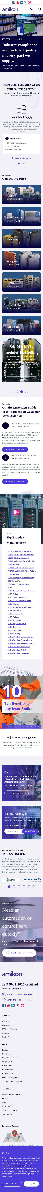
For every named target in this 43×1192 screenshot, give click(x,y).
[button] (19, 163)
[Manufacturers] (39, 9)
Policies (5, 1050)
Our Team (5, 1021)
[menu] (24, 9)
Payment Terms (7, 1074)
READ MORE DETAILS (18, 793)
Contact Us (6, 1025)
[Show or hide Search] (31, 9)
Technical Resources (9, 1110)
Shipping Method (8, 1062)
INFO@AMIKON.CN (26, 994)
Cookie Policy (7, 1037)
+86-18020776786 (25, 1000)
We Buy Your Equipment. (11, 1094)
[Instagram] (29, 2)
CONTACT (30, 831)
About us (5, 1033)
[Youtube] (17, 2)
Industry (5, 1098)
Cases (4, 1102)
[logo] (12, 976)
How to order (7, 1054)
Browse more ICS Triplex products (21, 374)
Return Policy (7, 1066)
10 (39, 726)
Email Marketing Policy (10, 1077)
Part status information (10, 1058)
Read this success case (15, 449)
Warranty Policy (7, 1070)
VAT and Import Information (12, 1081)
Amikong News (7, 1106)
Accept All (31, 1184)
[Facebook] (13, 2)
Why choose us (7, 1114)
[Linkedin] (21, 2)
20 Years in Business (9, 1029)
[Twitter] (25, 2)
